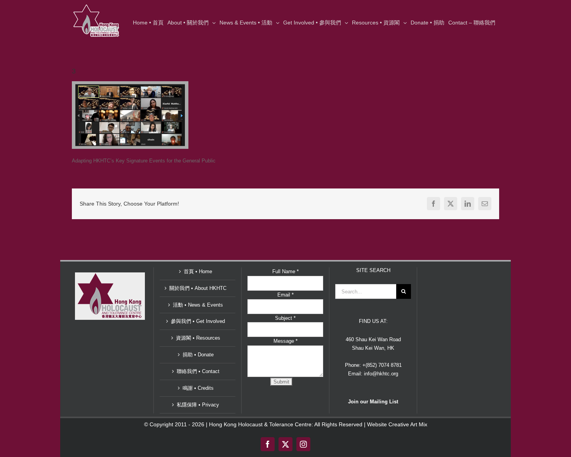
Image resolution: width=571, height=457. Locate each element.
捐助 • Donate (198, 355)
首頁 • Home (198, 271)
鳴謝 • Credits (198, 388)
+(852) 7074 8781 (382, 365)
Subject (285, 318)
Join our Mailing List (373, 402)
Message (285, 341)
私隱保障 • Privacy (198, 405)
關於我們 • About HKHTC (197, 288)
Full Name (285, 271)
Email (285, 295)
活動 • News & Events (198, 305)
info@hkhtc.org (381, 374)
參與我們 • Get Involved (198, 321)
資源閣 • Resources (198, 338)
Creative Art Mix (407, 424)
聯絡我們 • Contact (198, 371)
